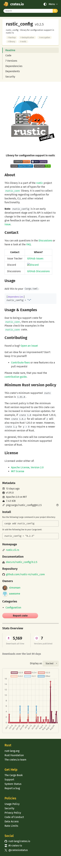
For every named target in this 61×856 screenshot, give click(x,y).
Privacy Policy (13, 812)
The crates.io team (15, 759)
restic (23, 41)
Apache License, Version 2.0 (27, 467)
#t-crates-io (13, 845)
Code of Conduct (14, 817)
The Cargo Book (14, 775)
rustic (39, 182)
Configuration (13, 607)
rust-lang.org (12, 750)
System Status (13, 783)
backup (12, 37)
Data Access (12, 821)
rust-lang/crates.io (17, 841)
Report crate (20, 615)
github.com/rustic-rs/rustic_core (25, 574)
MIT (25, 496)
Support (9, 779)
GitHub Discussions (38, 271)
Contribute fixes (20, 362)
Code (8, 55)
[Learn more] (57, 505)
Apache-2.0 (12, 496)
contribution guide (16, 376)
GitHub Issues (35, 258)
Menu (52, 4)
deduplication (27, 37)
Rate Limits (11, 825)
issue (8, 224)
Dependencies (13, 66)
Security (10, 76)
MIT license (17, 471)
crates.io (17, 4)
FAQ (28, 244)
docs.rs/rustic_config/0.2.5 (21, 562)
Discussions (45, 240)
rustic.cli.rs (12, 550)
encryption (44, 37)
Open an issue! (29, 345)
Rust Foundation (14, 755)
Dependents (12, 71)
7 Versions (11, 60)
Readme (10, 50)
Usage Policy (12, 804)
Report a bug (12, 788)
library (11, 41)
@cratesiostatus (16, 850)
